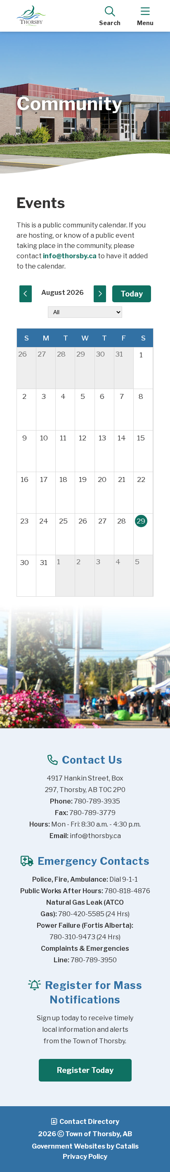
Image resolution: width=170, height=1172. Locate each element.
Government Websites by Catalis (85, 1146)
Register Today (85, 1070)
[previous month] (25, 293)
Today (131, 294)
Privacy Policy (85, 1156)
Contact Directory (89, 1122)
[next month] (100, 293)
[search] (109, 15)
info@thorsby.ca (70, 256)
